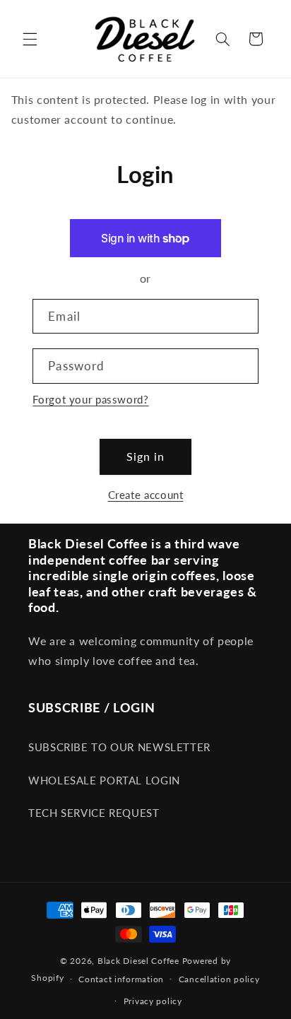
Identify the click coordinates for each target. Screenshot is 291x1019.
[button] (29, 39)
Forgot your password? (90, 399)
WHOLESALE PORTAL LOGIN (104, 780)
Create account (146, 494)
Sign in (145, 456)
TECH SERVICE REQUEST (94, 812)
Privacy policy (153, 1001)
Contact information (121, 979)
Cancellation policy (219, 979)
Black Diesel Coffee (138, 960)
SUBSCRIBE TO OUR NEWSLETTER (119, 747)
